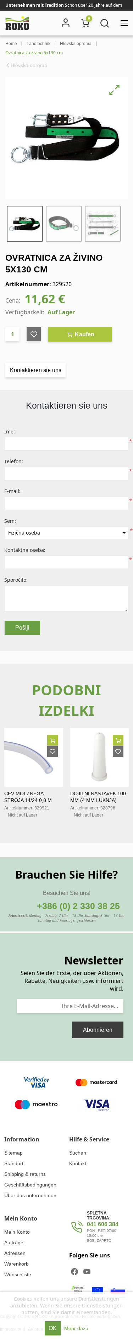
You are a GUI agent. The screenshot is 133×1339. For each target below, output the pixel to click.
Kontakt (77, 1163)
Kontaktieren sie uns (35, 370)
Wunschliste (17, 1274)
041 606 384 (102, 1224)
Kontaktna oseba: (24, 550)
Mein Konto (17, 1232)
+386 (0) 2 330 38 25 (78, 906)
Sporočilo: (16, 579)
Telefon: (13, 461)
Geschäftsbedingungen (30, 1185)
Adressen (15, 1253)
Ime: (9, 431)
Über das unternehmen (30, 1195)
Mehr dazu (76, 1328)
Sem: (10, 521)
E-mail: (12, 491)
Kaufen (83, 334)
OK (53, 1328)
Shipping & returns (25, 1174)
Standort (13, 1163)
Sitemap (13, 1153)
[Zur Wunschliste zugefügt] (52, 751)
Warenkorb (16, 1264)
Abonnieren (97, 1030)
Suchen (77, 1153)
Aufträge (13, 1242)
